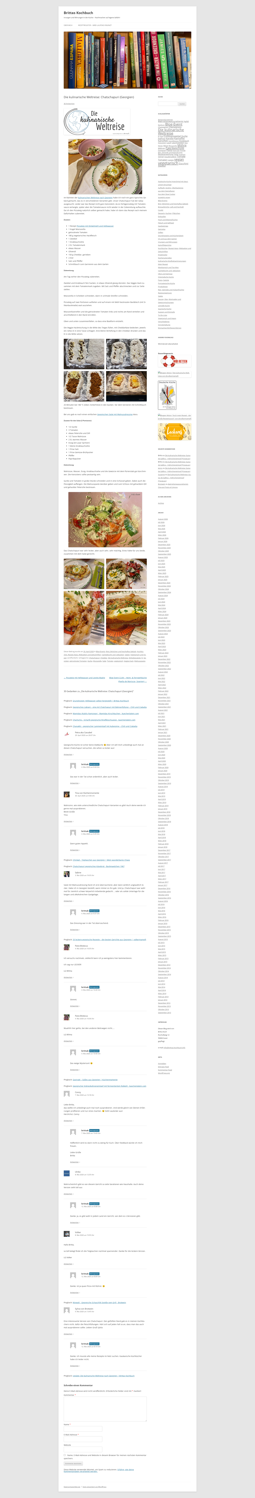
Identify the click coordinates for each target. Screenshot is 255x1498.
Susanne (161, 474)
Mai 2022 (161, 681)
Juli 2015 (161, 942)
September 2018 (164, 821)
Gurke (90, 661)
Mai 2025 (161, 567)
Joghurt (161, 138)
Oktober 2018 (163, 818)
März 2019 (162, 802)
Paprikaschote (175, 148)
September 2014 (164, 974)
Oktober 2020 (163, 742)
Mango (160, 146)
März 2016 (162, 917)
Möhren (161, 148)
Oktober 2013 (163, 1009)
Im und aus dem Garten (167, 239)
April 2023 (162, 646)
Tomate (110, 661)
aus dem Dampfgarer (166, 191)
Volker (78, 1232)
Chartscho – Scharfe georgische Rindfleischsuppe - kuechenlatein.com (104, 720)
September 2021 (164, 707)
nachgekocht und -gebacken (113, 654)
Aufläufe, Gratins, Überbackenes (170, 188)
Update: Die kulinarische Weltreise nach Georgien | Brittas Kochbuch (104, 1375)
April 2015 (162, 952)
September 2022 (164, 669)
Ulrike (77, 1171)
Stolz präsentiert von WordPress (94, 1487)
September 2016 (164, 898)
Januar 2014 (162, 1000)
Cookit (160, 210)
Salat (104, 661)
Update (171, 160)
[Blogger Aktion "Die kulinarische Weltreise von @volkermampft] (174, 376)
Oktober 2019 (163, 780)
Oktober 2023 (163, 627)
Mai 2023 (161, 643)
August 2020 (163, 748)
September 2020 (164, 745)
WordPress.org (164, 1073)
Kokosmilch (162, 143)
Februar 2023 (163, 653)
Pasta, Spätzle (163, 280)
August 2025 (163, 557)
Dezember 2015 (164, 926)
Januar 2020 (162, 770)
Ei (142, 658)
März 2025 (162, 573)
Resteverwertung (165, 154)
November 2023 (164, 624)
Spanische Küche (164, 309)
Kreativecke (162, 255)
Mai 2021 (161, 719)
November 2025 (164, 548)
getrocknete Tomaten (78, 661)
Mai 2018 (161, 834)
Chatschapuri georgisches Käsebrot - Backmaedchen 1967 (98, 866)
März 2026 (162, 535)
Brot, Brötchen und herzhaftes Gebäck (121, 651)
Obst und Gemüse (165, 274)
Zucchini (183, 163)
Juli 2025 (161, 560)
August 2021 (163, 710)
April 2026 (162, 532)
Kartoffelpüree (174, 141)
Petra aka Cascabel (83, 732)
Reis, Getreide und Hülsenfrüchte (170, 152)
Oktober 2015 (163, 933)
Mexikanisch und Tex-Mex (168, 267)
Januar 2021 (162, 732)
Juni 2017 (161, 869)
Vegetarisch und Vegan (167, 318)
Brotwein (161, 484)
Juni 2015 (161, 946)
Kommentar (70, 1395)
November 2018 (164, 815)
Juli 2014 (161, 981)
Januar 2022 (162, 694)
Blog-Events (100, 651)
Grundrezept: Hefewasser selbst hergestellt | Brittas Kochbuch (101, 701)
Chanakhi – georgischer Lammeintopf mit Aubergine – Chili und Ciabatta (105, 726)
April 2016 (162, 914)
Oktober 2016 (163, 895)
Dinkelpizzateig (135, 658)
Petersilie (176, 150)
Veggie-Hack (128, 661)
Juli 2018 (161, 828)
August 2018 (163, 825)
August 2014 (163, 977)
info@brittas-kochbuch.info (174, 1047)
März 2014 (162, 993)
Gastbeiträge (163, 226)
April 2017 (162, 875)
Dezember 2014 (164, 965)
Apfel (186, 121)
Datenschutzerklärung (72, 1487)
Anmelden (162, 1063)
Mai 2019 (161, 796)
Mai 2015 (161, 949)
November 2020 (164, 739)
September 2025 (164, 554)
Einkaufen (162, 216)
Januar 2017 (162, 885)
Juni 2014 (161, 984)
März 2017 (162, 879)
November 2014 (164, 968)
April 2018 (162, 837)
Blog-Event (173, 124)
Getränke (161, 229)
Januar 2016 (162, 923)
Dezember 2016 (164, 888)
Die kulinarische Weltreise (118, 658)
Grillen (160, 232)
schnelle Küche (164, 305)
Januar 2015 (162, 961)
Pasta (169, 150)
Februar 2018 (163, 844)
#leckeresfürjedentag (165, 120)
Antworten (68, 754)
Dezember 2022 (164, 659)
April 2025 (162, 570)
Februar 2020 (163, 767)
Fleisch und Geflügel (166, 223)
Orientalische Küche (166, 277)
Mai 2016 (161, 911)
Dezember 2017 (164, 850)
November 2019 (164, 777)
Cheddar (103, 658)
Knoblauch (184, 140)
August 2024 (163, 595)
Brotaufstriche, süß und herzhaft (171, 207)
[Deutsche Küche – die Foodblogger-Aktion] (167, 409)
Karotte (170, 138)
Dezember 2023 (164, 621)
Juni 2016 (161, 907)
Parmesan (162, 150)
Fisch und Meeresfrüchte (168, 219)
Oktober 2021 (163, 704)
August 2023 (163, 634)
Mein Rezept (163, 264)
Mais (186, 143)
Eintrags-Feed (163, 1067)
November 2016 (164, 891)
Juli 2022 (161, 675)
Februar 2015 (163, 958)
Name (67, 1424)
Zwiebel (162, 165)
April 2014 (162, 990)
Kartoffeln (163, 140)
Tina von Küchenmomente (87, 793)
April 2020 (162, 761)
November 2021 (164, 700)
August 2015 (163, 939)
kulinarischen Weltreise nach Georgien (95, 197)
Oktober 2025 (163, 551)
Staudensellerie (170, 156)
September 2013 (164, 1012)
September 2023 (164, 630)
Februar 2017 (163, 882)
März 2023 (162, 649)
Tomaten (162, 159)
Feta (161, 136)
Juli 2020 (161, 751)
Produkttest (163, 286)
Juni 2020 (161, 755)
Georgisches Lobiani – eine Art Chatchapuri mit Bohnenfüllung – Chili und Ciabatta (110, 707)
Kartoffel (179, 138)
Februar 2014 (163, 996)
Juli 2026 (161, 522)
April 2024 (162, 608)
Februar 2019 (163, 805)
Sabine (78, 872)
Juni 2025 (161, 563)
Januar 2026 (162, 541)
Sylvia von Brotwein (84, 1308)
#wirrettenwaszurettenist (171, 121)
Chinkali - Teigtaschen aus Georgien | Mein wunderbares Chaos (101, 860)
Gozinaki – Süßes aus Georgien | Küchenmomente (95, 1079)
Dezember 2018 (164, 812)
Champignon (163, 127)
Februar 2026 (163, 538)
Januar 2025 (162, 579)
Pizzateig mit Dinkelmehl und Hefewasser (95, 226)
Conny (78, 1092)
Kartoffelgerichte (164, 245)
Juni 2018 (161, 831)
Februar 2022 (163, 691)
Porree (182, 150)
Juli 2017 (161, 866)
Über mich (68, 25)
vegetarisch (118, 661)
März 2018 (162, 840)
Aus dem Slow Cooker (166, 194)
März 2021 (162, 726)
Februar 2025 (163, 576)
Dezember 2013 (164, 1003)
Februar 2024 (163, 614)
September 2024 (164, 592)
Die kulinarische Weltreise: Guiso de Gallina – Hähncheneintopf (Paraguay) (174, 477)
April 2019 (162, 799)
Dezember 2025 (164, 544)
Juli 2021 (161, 713)
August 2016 (163, 901)
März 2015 (162, 955)
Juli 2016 (161, 904)
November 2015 (164, 930)
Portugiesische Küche (166, 283)
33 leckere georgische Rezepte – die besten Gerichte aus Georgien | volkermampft (109, 939)
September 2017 (164, 860)
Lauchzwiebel (178, 142)
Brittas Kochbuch (78, 12)
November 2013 (164, 1006)
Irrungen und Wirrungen (167, 242)
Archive (161, 503)
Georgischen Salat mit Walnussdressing (115, 414)
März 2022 (162, 688)
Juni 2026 (161, 525)
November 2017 (164, 853)
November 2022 (164, 662)
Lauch (169, 143)
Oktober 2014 (163, 971)
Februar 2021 (163, 729)
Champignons (175, 127)
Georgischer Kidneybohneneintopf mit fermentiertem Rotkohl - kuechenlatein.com (109, 1086)
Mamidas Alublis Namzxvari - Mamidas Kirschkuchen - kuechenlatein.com (106, 713)
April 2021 (162, 723)
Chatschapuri (94, 658)
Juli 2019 (161, 790)
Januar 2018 (162, 847)
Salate (127, 654)
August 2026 (163, 519)
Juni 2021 (161, 716)
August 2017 (163, 863)
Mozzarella (97, 661)
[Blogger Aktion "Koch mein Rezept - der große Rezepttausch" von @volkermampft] (174, 418)
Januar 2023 (162, 656)
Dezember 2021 (164, 697)
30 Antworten (69, 103)
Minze (165, 145)
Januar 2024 (162, 618)
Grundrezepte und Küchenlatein (170, 235)
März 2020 (162, 764)
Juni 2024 (161, 602)
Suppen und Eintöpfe (166, 312)
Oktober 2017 (163, 856)
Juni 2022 (161, 678)
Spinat (161, 156)
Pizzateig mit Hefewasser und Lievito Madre (84, 677)
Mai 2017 (161, 872)
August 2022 (163, 672)
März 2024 (162, 611)
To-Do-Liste (162, 315)
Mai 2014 (161, 987)
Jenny (160, 468)
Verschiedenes (163, 321)
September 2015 (164, 936)
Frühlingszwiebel (172, 136)
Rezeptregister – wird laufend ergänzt (95, 25)
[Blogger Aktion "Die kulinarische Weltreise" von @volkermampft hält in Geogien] (97, 134)
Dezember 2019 (164, 774)
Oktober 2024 (163, 589)
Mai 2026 (161, 528)
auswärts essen (164, 197)
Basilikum (161, 125)
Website (67, 1445)
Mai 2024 (161, 605)
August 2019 (163, 786)
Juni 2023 (161, 640)
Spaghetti (182, 154)
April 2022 (162, 684)
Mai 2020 (161, 758)
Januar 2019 (162, 809)
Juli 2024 (161, 599)
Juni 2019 (161, 793)
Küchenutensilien (165, 258)
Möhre (181, 145)
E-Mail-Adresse (71, 1434)
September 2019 (164, 783)
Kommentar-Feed (165, 1070)
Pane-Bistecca (81, 945)
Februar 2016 (163, 920)
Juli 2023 (161, 637)
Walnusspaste (139, 661)
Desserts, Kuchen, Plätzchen (169, 213)
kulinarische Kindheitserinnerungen (172, 261)
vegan (179, 159)
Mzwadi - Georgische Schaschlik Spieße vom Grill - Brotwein (99, 1302)
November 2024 (164, 586)
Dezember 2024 (164, 583)
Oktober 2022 (163, 665)
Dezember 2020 (164, 735)
